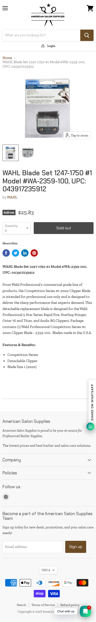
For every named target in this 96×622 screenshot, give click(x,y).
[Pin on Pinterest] (34, 253)
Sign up (75, 546)
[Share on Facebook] (6, 253)
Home (7, 58)
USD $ (46, 570)
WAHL (12, 197)
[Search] (87, 35)
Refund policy (70, 605)
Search (21, 605)
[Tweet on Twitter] (15, 253)
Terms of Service (43, 605)
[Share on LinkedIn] (25, 253)
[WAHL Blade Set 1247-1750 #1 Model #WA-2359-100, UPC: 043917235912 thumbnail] (10, 153)
